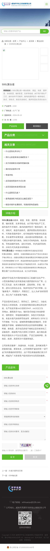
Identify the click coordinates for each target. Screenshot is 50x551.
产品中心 (22, 41)
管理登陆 (27, 540)
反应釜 (31, 41)
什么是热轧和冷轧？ (14, 151)
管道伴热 (9, 175)
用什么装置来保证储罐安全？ (17, 157)
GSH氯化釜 (13, 475)
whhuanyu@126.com (31, 502)
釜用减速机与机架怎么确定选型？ (19, 199)
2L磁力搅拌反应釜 (16, 471)
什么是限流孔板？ (13, 193)
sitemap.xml (29, 537)
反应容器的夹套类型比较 (16, 187)
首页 (14, 41)
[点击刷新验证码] (26, 445)
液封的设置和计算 (13, 169)
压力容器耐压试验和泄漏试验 (17, 163)
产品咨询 (13, 126)
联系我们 (37, 126)
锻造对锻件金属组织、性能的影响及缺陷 (22, 204)
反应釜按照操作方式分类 (16, 181)
